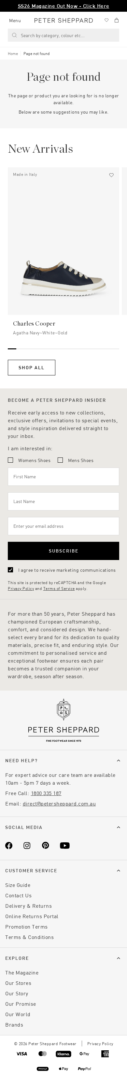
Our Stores (18, 983)
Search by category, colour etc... (53, 35)
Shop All (32, 367)
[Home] (64, 20)
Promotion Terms (26, 926)
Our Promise (20, 1004)
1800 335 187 (46, 793)
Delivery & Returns (28, 906)
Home (13, 53)
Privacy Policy (21, 588)
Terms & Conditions (29, 937)
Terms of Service (59, 588)
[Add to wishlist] (111, 175)
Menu (15, 20)
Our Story (16, 993)
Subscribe (63, 551)
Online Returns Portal (32, 916)
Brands (14, 1024)
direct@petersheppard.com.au (59, 803)
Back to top (75, 1064)
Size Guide (17, 885)
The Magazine (21, 972)
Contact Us (18, 895)
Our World (18, 1014)
